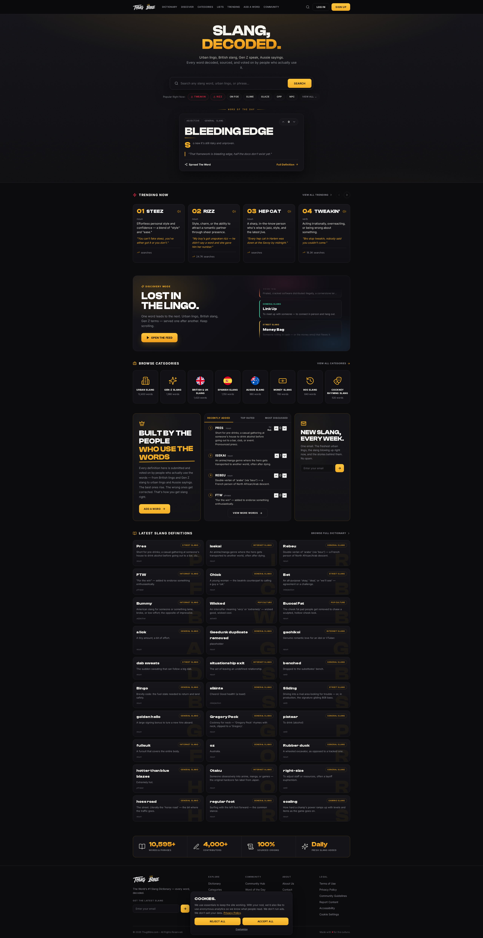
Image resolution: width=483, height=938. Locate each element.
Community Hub (255, 883)
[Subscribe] (339, 468)
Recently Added (218, 417)
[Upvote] (283, 122)
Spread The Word (200, 164)
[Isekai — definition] (241, 553)
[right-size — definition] (315, 779)
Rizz (219, 96)
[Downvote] (294, 122)
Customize (242, 929)
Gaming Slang (336, 800)
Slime (250, 96)
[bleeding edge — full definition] (241, 142)
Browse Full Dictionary (328, 533)
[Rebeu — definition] (315, 553)
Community (271, 6)
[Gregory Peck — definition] (241, 723)
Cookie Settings (329, 914)
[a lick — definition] (168, 640)
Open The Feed (162, 337)
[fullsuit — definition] (168, 750)
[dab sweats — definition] (168, 668)
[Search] (307, 7)
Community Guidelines (333, 895)
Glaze (265, 96)
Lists (220, 6)
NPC (292, 96)
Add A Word (252, 6)
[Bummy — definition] (168, 610)
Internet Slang (262, 545)
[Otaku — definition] (241, 779)
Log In (321, 6)
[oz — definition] (241, 750)
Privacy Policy (328, 889)
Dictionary (169, 6)
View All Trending (315, 194)
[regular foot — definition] (241, 808)
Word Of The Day (241, 109)
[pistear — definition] (315, 723)
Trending (233, 6)
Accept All (266, 921)
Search (299, 83)
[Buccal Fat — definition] (315, 610)
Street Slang (190, 545)
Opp (279, 96)
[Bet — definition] (315, 581)
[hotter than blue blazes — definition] (168, 779)
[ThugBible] (144, 7)
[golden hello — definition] (168, 723)
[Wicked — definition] (241, 610)
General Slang (336, 545)
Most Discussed (276, 417)
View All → (309, 96)
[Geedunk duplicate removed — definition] (241, 640)
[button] (347, 195)
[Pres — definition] (168, 553)
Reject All (217, 921)
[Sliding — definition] (315, 695)
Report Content (328, 902)
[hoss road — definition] (168, 808)
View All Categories (331, 363)
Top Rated (248, 417)
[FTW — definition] (168, 581)
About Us (288, 883)
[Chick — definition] (241, 581)
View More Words (245, 512)
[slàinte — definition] (241, 695)
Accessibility (327, 908)
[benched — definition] (315, 668)
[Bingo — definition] (168, 695)
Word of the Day (255, 889)
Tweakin (200, 96)
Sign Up (340, 6)
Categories (205, 6)
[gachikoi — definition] (315, 640)
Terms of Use (327, 883)
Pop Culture (265, 602)
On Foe (234, 96)
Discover (187, 6)
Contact (287, 889)
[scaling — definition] (315, 808)
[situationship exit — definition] (241, 668)
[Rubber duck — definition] (315, 750)
